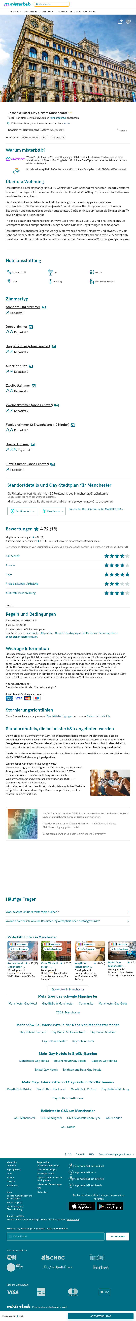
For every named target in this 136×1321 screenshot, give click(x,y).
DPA (39, 1188)
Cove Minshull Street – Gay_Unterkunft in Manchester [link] (50, 965)
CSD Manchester (24, 1118)
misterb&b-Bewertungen (49, 1184)
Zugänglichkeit (14, 1169)
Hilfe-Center (73, 1219)
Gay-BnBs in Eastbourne (68, 1098)
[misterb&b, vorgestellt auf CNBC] (53, 1257)
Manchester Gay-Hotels (34, 1061)
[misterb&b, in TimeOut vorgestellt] (97, 1257)
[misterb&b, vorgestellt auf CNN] (11, 1257)
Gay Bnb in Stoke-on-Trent (68, 1032)
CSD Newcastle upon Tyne (84, 1118)
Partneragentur (58, 118)
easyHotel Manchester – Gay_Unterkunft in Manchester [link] (84, 965)
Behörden (42, 1192)
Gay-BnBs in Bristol (19, 1089)
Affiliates (11, 1181)
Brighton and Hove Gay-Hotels (82, 1069)
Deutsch (80, 1154)
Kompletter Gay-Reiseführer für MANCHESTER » (96, 509)
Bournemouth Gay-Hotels (70, 1061)
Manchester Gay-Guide (113, 1003)
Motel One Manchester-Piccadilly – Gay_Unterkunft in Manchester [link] (117, 964)
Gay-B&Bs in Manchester (58, 1003)
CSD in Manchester (68, 1012)
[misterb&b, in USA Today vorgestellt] (15, 1267)
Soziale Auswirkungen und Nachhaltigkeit (19, 1197)
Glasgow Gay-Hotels (104, 1061)
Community (86, 1003)
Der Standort (23, 511)
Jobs (9, 1173)
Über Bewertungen (46, 1169)
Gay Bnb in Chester (54, 1041)
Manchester (48, 11)
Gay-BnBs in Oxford (83, 1089)
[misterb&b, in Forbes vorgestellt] (100, 1267)
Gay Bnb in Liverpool (33, 1032)
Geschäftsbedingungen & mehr (115, 1154)
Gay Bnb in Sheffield (103, 1032)
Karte (67, 123)
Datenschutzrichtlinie (98, 716)
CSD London (114, 1118)
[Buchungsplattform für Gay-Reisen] (19, 1306)
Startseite (13, 11)
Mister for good (14, 1202)
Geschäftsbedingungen (59, 716)
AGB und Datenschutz (48, 1165)
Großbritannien (30, 11)
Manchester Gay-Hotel (23, 1003)
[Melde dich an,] (128, 23)
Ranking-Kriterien (45, 1173)
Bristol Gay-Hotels (46, 1069)
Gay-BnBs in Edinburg (115, 1089)
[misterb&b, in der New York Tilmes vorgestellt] (58, 1267)
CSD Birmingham (51, 1118)
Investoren (12, 1185)
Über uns (11, 1165)
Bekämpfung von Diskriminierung (15, 1208)
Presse (10, 1177)
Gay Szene (53, 511)
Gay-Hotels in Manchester (68, 989)
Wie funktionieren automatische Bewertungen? (74, 541)
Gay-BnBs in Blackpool (51, 1089)
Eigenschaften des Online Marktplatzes (50, 1179)
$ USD (68, 1154)
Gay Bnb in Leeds (83, 1041)
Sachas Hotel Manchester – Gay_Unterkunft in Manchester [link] (16, 965)
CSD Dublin (68, 1127)
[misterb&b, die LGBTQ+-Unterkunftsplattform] (17, 4)
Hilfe (91, 1154)
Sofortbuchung (100, 1316)
